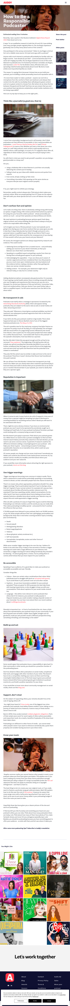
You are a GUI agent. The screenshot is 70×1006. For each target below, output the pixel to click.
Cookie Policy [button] (62, 994)
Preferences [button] (35, 996)
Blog (23, 981)
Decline (35, 1000)
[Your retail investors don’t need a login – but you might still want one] (61, 83)
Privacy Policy (43, 981)
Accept (49, 1000)
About (23, 977)
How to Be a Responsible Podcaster (16, 21)
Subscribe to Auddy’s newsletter (38, 828)
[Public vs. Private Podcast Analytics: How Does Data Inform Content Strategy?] (61, 70)
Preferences (21, 1000)
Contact (41, 977)
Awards (24, 984)
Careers (24, 988)
